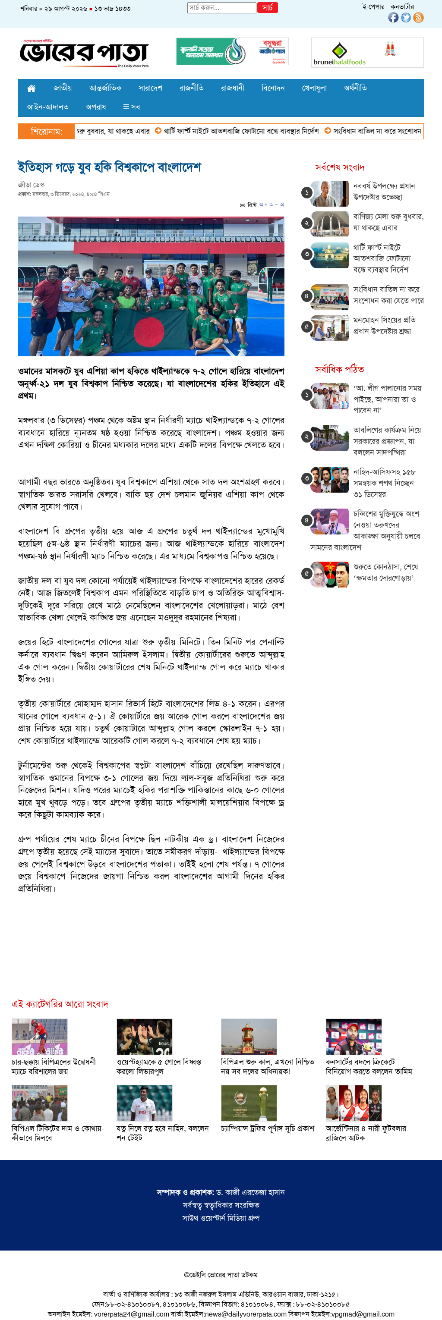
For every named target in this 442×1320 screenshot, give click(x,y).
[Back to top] (13, 1302)
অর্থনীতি (355, 88)
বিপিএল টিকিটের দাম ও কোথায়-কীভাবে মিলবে (58, 1133)
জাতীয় (63, 88)
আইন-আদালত (48, 107)
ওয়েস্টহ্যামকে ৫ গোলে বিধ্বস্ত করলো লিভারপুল (159, 1067)
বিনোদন (273, 88)
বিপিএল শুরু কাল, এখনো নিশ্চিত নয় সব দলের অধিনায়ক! (267, 1067)
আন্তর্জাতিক (105, 88)
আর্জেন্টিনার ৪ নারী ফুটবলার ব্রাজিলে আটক (366, 1133)
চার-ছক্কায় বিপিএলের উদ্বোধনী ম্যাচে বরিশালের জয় (54, 1067)
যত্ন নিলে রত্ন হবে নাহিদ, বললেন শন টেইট (163, 1133)
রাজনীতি (192, 88)
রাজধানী (232, 88)
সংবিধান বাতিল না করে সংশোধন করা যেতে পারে (374, 131)
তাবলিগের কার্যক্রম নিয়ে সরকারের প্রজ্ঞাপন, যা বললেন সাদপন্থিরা (387, 441)
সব (134, 107)
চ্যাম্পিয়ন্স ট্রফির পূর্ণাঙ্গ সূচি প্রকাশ (267, 1128)
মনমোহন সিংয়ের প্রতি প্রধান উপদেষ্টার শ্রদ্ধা (385, 325)
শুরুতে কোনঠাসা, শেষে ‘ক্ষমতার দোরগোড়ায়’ (386, 572)
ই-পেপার (374, 6)
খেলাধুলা (314, 88)
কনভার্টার (402, 6)
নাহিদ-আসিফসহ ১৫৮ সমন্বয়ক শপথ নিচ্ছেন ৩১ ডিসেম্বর (385, 483)
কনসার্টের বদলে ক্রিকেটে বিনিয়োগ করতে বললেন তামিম (369, 1067)
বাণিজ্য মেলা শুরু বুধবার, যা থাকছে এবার (389, 222)
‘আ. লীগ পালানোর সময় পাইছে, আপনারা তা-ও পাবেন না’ (388, 399)
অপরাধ (96, 107)
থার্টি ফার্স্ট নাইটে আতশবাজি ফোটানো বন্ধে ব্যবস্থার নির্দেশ (217, 131)
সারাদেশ (150, 88)
